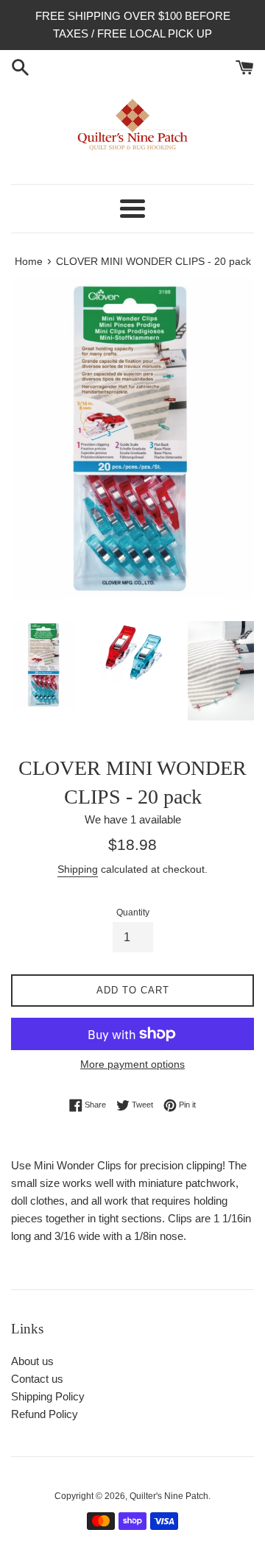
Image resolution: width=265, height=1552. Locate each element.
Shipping (77, 869)
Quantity (132, 912)
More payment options (132, 1064)
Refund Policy (44, 1414)
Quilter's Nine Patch (169, 1496)
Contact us (37, 1378)
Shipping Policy (48, 1396)
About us (32, 1361)
